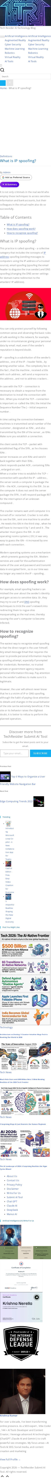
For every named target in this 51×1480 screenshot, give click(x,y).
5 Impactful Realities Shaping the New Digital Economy (10, 911)
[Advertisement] (25, 119)
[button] (3, 83)
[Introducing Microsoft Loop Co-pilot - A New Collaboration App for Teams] (8, 823)
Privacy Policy (14, 1184)
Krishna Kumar (8, 1415)
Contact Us (13, 1180)
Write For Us (14, 1193)
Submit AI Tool (15, 1197)
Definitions (6, 156)
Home (3, 88)
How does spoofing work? (21, 228)
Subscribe (40, 753)
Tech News (6, 1072)
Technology (6, 1027)
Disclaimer (13, 1188)
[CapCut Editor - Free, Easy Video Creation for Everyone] (8, 863)
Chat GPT (12, 1201)
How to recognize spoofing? (22, 233)
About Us (12, 1176)
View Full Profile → (10, 1459)
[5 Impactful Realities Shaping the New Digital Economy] (8, 896)
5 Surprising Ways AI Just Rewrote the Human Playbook (23, 1124)
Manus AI (12, 1214)
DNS (26, 601)
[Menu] (2, 36)
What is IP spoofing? (18, 224)
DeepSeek (12, 1209)
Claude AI (12, 1205)
